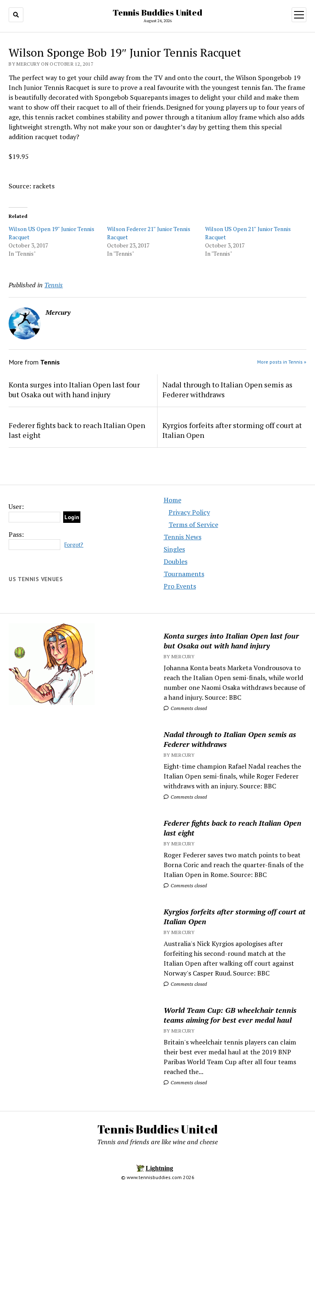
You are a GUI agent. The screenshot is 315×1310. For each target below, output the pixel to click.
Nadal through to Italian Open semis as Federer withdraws (227, 389)
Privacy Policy (189, 512)
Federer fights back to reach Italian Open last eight (77, 430)
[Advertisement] (80, 778)
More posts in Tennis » (281, 362)
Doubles (175, 561)
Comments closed (188, 708)
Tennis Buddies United (157, 12)
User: (16, 506)
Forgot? (73, 544)
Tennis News (182, 536)
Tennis (53, 284)
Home (172, 499)
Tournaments (184, 573)
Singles (174, 549)
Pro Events (180, 586)
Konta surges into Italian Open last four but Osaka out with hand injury (74, 389)
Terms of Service (193, 524)
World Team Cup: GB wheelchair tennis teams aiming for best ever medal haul (230, 1015)
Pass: (16, 534)
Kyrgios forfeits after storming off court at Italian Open (232, 430)
